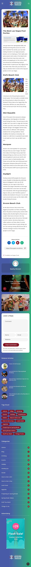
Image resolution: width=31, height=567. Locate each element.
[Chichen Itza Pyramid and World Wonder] (5, 389)
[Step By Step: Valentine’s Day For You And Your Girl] (5, 381)
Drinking (19, 411)
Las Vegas (13, 255)
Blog (11, 411)
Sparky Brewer (15, 269)
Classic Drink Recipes (15, 363)
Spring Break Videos (9, 430)
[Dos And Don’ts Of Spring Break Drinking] (5, 374)
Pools (17, 255)
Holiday (12, 414)
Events (5, 414)
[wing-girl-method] (15, 43)
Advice (5, 411)
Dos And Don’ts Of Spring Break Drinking (17, 372)
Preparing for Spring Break (11, 427)
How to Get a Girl (15, 417)
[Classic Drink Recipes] (5, 366)
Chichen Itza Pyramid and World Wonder (17, 387)
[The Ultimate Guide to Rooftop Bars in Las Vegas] (5, 396)
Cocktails (7, 255)
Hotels (5, 417)
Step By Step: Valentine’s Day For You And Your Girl (19, 379)
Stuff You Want (7, 434)
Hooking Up (22, 414)
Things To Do (19, 434)
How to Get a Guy (8, 421)
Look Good (20, 421)
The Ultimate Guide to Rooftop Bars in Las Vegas (19, 394)
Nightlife (5, 424)
